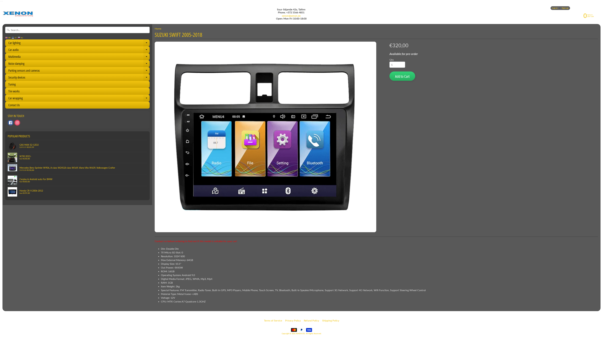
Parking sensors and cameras (79, 71)
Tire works (14, 91)
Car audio (79, 50)
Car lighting (79, 43)
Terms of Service (273, 320)
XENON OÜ (300, 333)
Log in (554, 8)
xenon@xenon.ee (291, 15)
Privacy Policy (293, 320)
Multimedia (79, 57)
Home (158, 28)
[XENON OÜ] (18, 14)
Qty (391, 59)
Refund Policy (311, 320)
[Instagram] (17, 123)
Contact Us (14, 105)
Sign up (565, 8)
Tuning (12, 84)
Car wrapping (79, 99)
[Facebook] (10, 123)
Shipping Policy (330, 320)
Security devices (79, 78)
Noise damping (79, 64)
